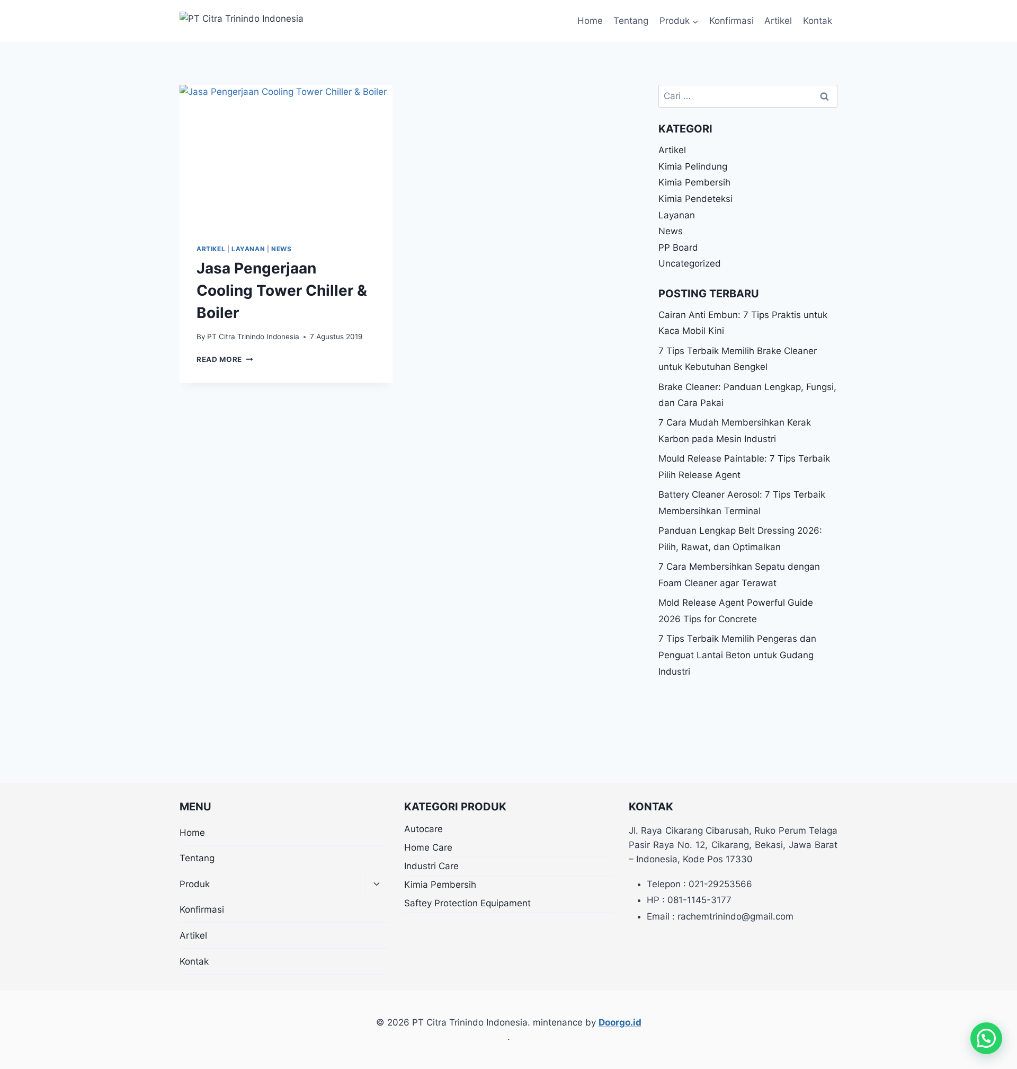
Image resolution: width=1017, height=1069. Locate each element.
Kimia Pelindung (692, 166)
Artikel (778, 20)
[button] (986, 1038)
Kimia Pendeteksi (695, 198)
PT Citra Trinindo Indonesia (253, 336)
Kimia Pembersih (694, 182)
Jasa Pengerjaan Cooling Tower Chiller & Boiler (282, 290)
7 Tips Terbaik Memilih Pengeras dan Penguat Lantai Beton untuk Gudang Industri (737, 654)
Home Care (428, 847)
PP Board (678, 247)
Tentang (630, 20)
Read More (225, 359)
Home (590, 20)
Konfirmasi (731, 20)
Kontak (817, 20)
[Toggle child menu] (376, 884)
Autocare (423, 829)
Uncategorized (689, 263)
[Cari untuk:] (747, 96)
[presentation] (286, 156)
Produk (195, 884)
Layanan (248, 249)
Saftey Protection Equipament (467, 903)
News (281, 249)
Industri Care (431, 866)
